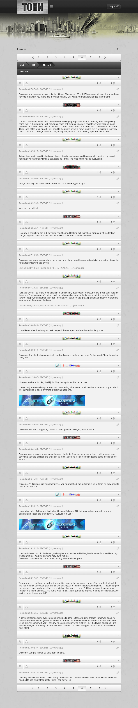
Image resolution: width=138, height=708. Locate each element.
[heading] (69, 93)
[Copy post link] (117, 89)
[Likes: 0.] (100, 83)
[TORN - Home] (32, 7)
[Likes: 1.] (100, 172)
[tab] (69, 77)
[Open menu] (51, 6)
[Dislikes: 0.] (114, 83)
